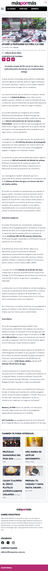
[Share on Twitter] (8, 59)
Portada (23, 9)
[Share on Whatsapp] (13, 59)
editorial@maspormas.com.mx (13, 552)
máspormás (6, 568)
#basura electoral (12, 50)
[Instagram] (13, 542)
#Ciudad (24, 50)
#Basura (4, 50)
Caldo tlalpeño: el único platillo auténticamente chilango (12, 487)
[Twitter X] (8, 542)
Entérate (16, 47)
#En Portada (42, 50)
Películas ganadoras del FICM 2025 (12, 455)
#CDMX (19, 50)
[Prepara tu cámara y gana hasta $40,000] (35, 471)
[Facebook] (2, 542)
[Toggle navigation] (2, 8)
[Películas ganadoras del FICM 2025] (13, 442)
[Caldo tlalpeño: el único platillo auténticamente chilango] (13, 471)
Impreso (35, 9)
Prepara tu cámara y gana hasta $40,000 (34, 484)
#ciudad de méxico (32, 50)
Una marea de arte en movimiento (33, 455)
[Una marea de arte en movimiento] (35, 442)
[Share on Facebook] (4, 59)
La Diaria (11, 9)
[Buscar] (45, 2)
